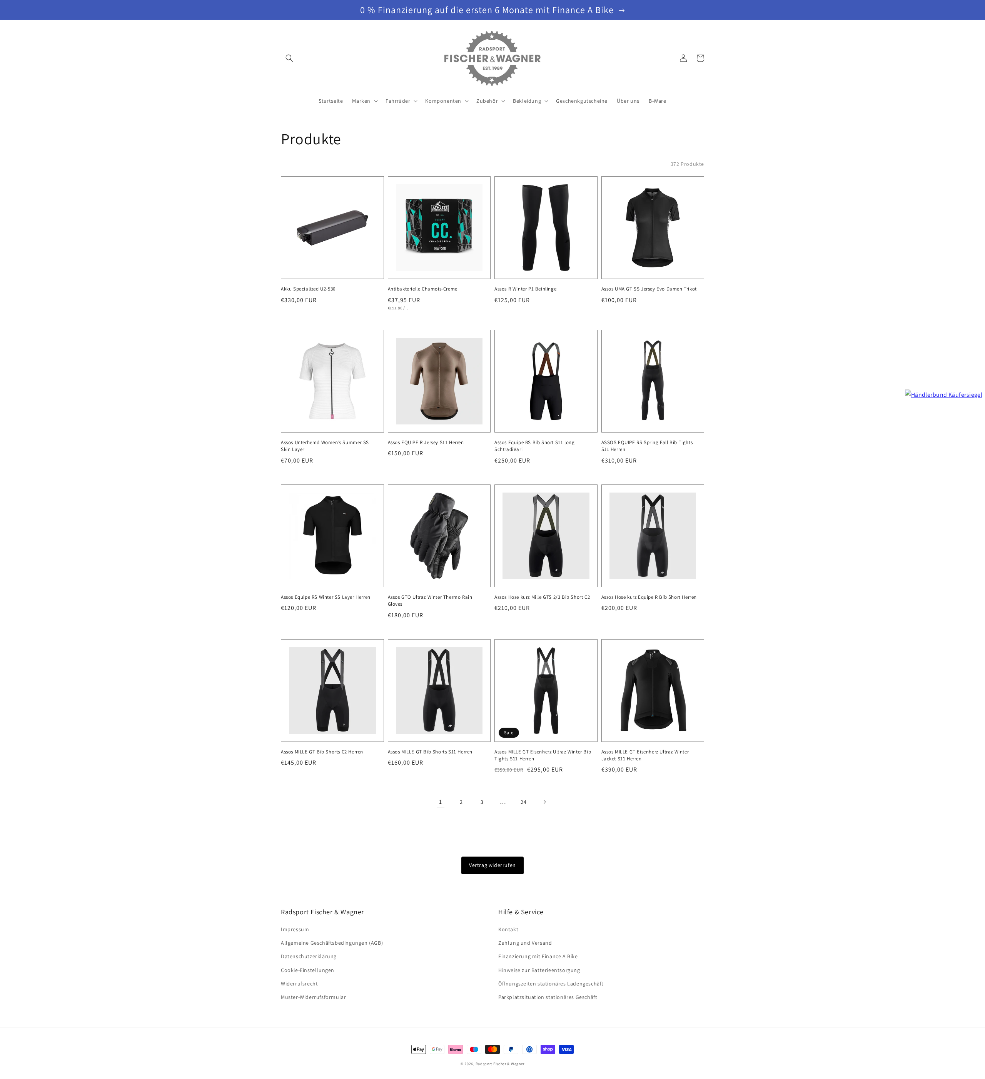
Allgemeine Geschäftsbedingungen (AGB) (332, 942)
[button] (289, 58)
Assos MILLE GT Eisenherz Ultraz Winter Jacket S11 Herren (645, 755)
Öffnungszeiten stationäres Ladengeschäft (551, 983)
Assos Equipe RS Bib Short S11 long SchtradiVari (534, 446)
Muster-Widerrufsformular (313, 997)
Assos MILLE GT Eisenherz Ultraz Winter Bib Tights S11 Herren (542, 755)
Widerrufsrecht (299, 983)
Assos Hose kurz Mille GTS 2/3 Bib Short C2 (542, 597)
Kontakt (508, 929)
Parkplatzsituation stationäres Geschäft (547, 997)
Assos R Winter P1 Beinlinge (525, 289)
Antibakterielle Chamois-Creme (422, 289)
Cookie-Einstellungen (307, 970)
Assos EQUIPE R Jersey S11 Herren (426, 442)
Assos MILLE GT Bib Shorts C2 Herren (322, 751)
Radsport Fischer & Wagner (500, 1063)
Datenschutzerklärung (309, 956)
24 (523, 801)
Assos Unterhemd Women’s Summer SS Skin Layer (325, 446)
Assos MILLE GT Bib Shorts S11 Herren (430, 751)
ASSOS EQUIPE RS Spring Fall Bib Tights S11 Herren (647, 446)
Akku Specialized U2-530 (308, 289)
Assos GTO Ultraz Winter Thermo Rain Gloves (430, 600)
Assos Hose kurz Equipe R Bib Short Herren (649, 597)
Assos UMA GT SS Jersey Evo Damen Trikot (649, 289)
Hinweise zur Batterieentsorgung (539, 970)
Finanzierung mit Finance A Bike (538, 956)
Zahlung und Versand (525, 942)
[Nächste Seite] (544, 801)
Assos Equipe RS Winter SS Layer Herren (326, 597)
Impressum (295, 929)
